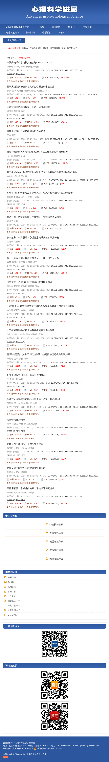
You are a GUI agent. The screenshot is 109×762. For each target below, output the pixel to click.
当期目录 (12, 587)
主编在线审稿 (56, 550)
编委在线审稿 (56, 541)
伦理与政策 (12, 32)
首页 (42, 27)
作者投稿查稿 (56, 524)
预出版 (11, 582)
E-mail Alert (13, 615)
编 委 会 (72, 27)
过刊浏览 (11, 596)
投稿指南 (87, 27)
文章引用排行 (14, 610)
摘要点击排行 (14, 601)
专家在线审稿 (56, 533)
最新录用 (12, 577)
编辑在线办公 (56, 558)
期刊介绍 (55, 27)
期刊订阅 (30, 32)
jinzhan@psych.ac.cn (89, 745)
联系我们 (46, 32)
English (62, 32)
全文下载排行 (14, 605)
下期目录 (12, 591)
